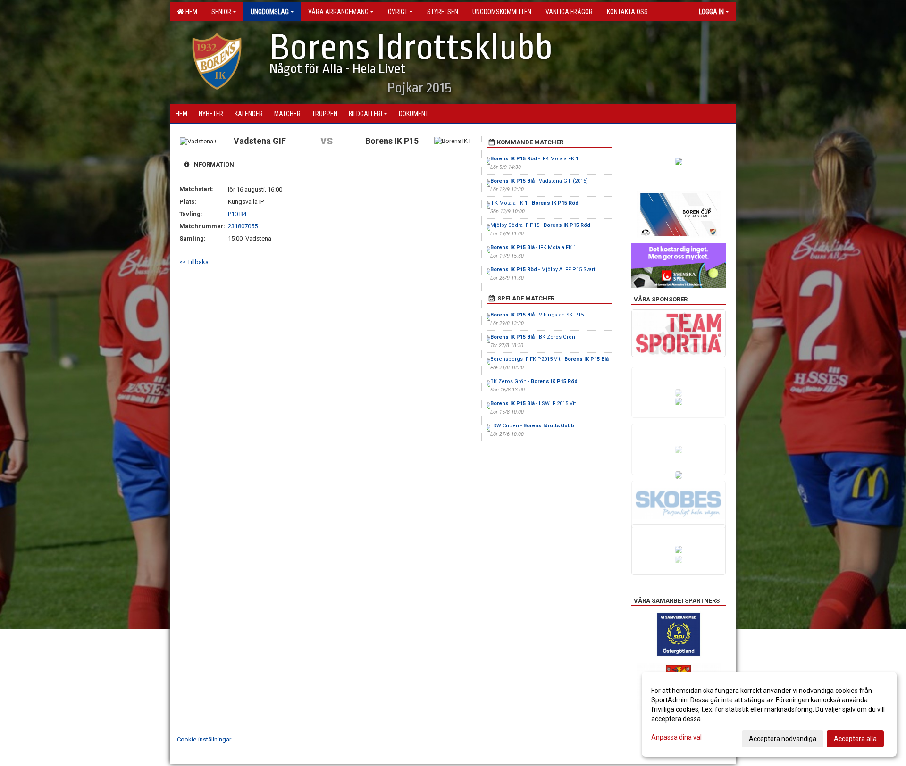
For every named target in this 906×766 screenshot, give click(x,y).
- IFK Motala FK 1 (534, 159)
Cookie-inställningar (204, 739)
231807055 (243, 226)
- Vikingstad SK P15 (537, 315)
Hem (190, 12)
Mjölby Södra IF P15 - (540, 225)
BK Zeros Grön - (534, 381)
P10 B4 (237, 213)
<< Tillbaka (194, 262)
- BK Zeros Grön (532, 337)
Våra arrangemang (338, 12)
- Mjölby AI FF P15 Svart (542, 269)
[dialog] (769, 714)
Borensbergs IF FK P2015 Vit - (549, 359)
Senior (221, 12)
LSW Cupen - (532, 426)
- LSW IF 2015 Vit (533, 403)
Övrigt (398, 12)
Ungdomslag (270, 12)
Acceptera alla (855, 738)
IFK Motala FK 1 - (534, 203)
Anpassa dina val (676, 737)
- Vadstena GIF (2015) (539, 181)
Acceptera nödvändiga (782, 738)
